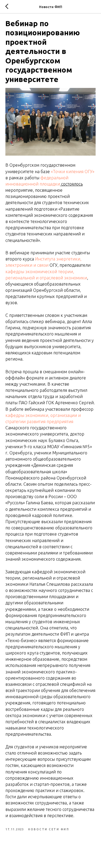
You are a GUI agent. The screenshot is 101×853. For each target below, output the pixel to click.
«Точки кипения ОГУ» (72, 171)
